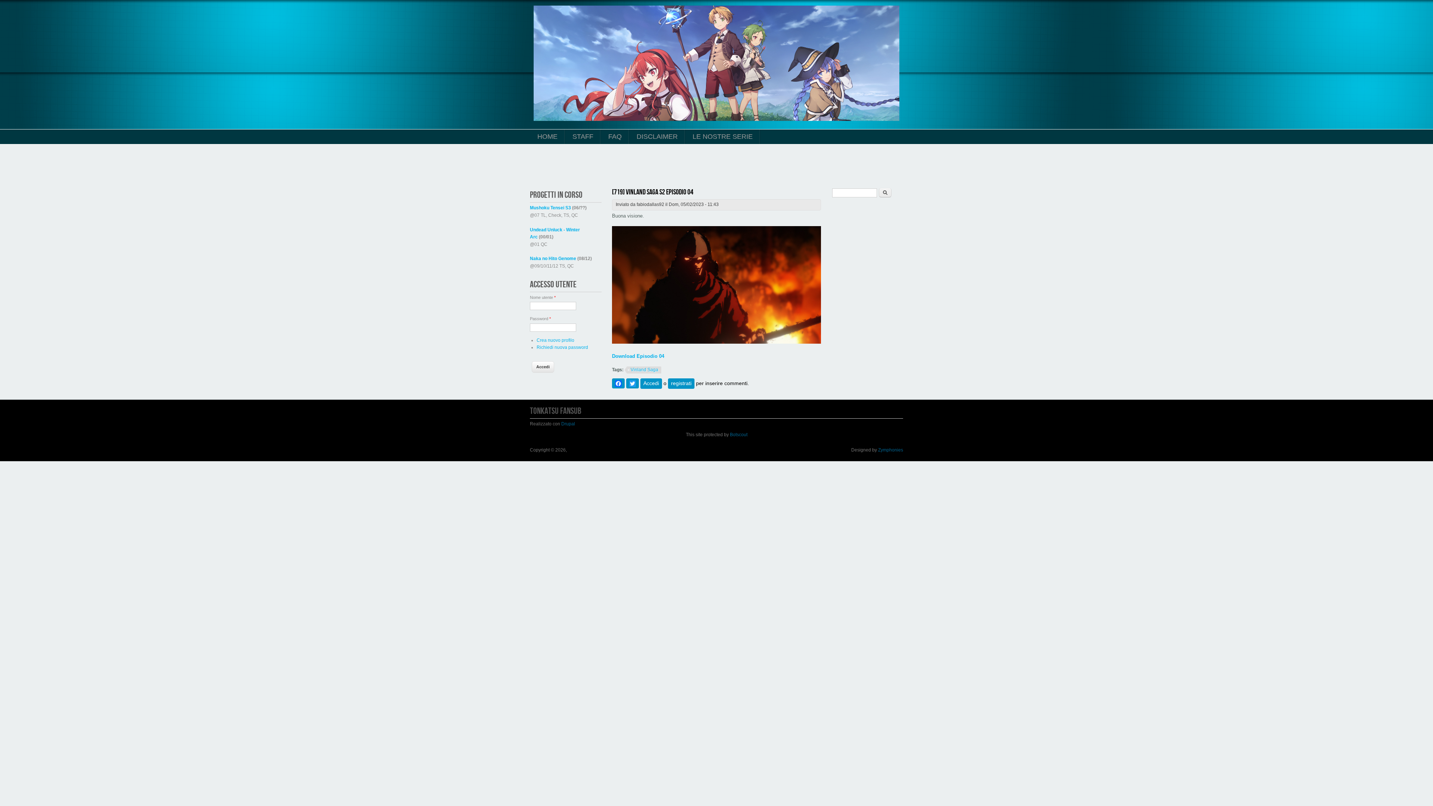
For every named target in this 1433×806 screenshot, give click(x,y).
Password (540, 318)
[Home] (716, 119)
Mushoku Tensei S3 (550, 207)
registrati (681, 383)
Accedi (651, 383)
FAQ (615, 136)
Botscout (738, 434)
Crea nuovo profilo (555, 340)
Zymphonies (890, 450)
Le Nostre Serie (723, 136)
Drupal (568, 424)
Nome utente (543, 297)
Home (547, 136)
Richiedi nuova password (562, 347)
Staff (582, 136)
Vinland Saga (644, 369)
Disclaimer (657, 136)
